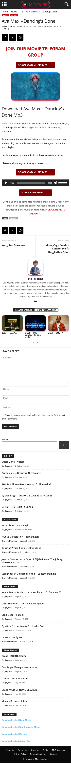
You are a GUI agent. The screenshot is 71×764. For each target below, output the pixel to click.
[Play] (6, 182)
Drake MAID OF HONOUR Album (19, 689)
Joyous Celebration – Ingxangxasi (20, 536)
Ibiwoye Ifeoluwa (9, 541)
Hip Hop (24, 11)
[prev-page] (33, 342)
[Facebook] (5, 37)
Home (5, 11)
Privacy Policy (20, 754)
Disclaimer (35, 750)
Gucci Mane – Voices (13, 461)
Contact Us (22, 750)
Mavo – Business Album (15, 701)
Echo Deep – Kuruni (13, 614)
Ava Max (21, 123)
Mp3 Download (58, 750)
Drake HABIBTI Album (14, 656)
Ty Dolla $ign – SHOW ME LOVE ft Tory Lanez (27, 495)
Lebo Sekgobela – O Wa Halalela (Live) (23, 603)
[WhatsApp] (20, 37)
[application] (35, 182)
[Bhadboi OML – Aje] (58, 323)
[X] (12, 37)
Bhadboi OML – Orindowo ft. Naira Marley (33, 335)
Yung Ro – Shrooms (13, 245)
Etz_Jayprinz (9, 26)
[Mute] (55, 182)
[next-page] (37, 342)
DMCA (45, 750)
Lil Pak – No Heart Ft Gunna (17, 506)
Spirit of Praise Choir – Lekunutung (21, 548)
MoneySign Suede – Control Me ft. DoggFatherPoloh (57, 248)
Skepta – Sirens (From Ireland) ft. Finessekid (26, 484)
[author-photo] (35, 268)
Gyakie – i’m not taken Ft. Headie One (23, 626)
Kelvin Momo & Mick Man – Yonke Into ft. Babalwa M (31, 592)
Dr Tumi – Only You (12, 637)
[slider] (63, 182)
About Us (10, 750)
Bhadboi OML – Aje (56, 333)
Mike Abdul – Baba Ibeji (15, 525)
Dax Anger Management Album (19, 667)
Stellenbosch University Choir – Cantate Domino (29, 573)
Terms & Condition (38, 754)
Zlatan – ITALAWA (9, 333)
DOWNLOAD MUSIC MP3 (32, 65)
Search (5, 439)
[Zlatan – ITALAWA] (12, 323)
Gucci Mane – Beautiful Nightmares (21, 473)
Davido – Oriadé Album (15, 678)
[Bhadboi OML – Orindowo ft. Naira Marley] (35, 323)
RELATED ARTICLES (23, 310)
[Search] (64, 445)
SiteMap (53, 754)
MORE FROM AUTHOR (46, 310)
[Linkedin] (35, 301)
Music (14, 11)
